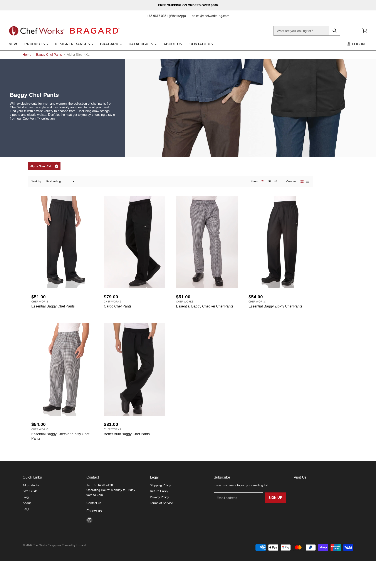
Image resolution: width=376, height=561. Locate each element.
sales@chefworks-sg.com (210, 16)
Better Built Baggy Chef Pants (127, 434)
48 (275, 181)
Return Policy (159, 491)
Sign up (275, 497)
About (27, 503)
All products (31, 485)
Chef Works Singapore (47, 545)
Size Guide (30, 491)
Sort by (36, 181)
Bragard (109, 44)
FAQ (26, 509)
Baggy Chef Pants (49, 54)
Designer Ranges (73, 44)
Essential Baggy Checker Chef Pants (204, 306)
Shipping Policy (160, 485)
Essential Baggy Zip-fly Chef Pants (275, 306)
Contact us (93, 503)
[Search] (334, 31)
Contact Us (201, 44)
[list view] (308, 181)
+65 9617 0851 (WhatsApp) (166, 16)
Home (27, 54)
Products (34, 44)
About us (172, 44)
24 (262, 181)
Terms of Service (161, 503)
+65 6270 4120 (102, 485)
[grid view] (302, 181)
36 (269, 181)
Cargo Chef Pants (117, 306)
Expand (81, 545)
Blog (26, 497)
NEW (13, 44)
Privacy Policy (159, 497)
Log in (358, 44)
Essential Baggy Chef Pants (53, 306)
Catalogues (141, 44)
